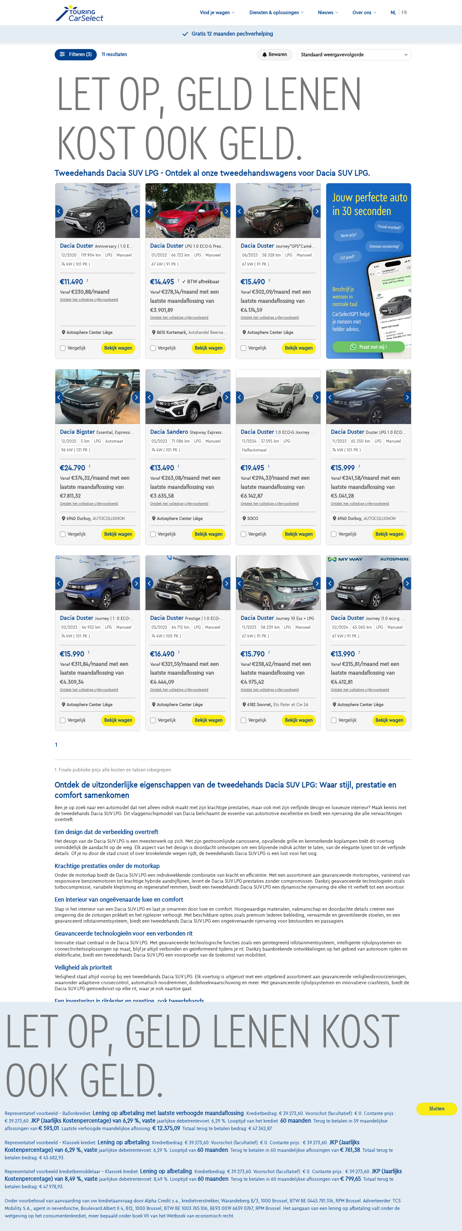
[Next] (136, 211)
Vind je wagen (215, 12)
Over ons (362, 12)
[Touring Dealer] (81, 12)
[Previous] (59, 211)
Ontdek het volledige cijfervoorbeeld (89, 299)
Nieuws (325, 12)
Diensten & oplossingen (274, 12)
